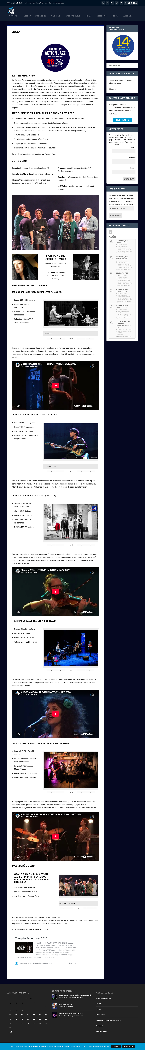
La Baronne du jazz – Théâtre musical (70, 1013)
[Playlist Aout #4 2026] (54, 1006)
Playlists (70, 1007)
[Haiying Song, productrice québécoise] (25, 279)
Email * (132, 168)
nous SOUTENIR (122, 120)
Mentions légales (101, 1031)
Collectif (102, 16)
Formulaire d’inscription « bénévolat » (108, 1020)
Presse (98, 1004)
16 (46, 1015)
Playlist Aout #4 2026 (65, 1004)
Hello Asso (113, 114)
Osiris (88, 16)
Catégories (40, 16)
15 (40, 1015)
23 (46, 1019)
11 (16, 1015)
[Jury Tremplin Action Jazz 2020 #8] (55, 250)
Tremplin (55, 16)
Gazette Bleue (72, 16)
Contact (98, 1009)
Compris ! (116, 1046)
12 (22, 1015)
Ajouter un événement (103, 998)
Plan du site (100, 1026)
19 (22, 1019)
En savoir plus (128, 1046)
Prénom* (131, 158)
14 (34, 1015)
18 (16, 1019)
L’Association (100, 1015)
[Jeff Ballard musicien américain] (86, 279)
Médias (115, 16)
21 (34, 1019)
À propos (14, 16)
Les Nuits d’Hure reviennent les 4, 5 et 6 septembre (75, 995)
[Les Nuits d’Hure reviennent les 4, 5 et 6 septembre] (54, 996)
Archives (128, 16)
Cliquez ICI (113, 89)
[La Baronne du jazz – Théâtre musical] (54, 1015)
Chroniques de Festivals (75, 997)
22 (40, 1019)
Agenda (27, 16)
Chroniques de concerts (75, 1016)
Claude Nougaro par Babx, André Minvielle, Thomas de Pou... (42, 3)
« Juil (10, 1032)
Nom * (132, 147)
